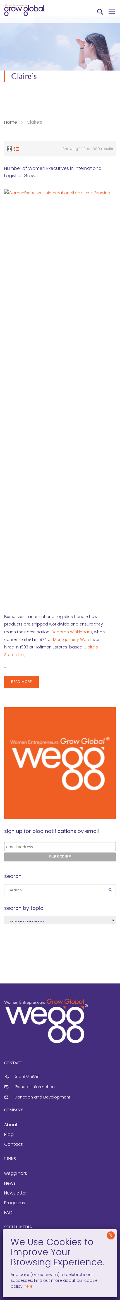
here (28, 1286)
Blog (9, 1134)
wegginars (15, 1173)
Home (10, 122)
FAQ (8, 1212)
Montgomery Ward (72, 639)
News (10, 1183)
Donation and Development (42, 1097)
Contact (13, 1144)
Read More (24, 683)
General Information (35, 1087)
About (11, 1124)
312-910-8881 (27, 1076)
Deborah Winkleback (71, 632)
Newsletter (15, 1193)
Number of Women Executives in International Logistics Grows (53, 172)
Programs (14, 1203)
